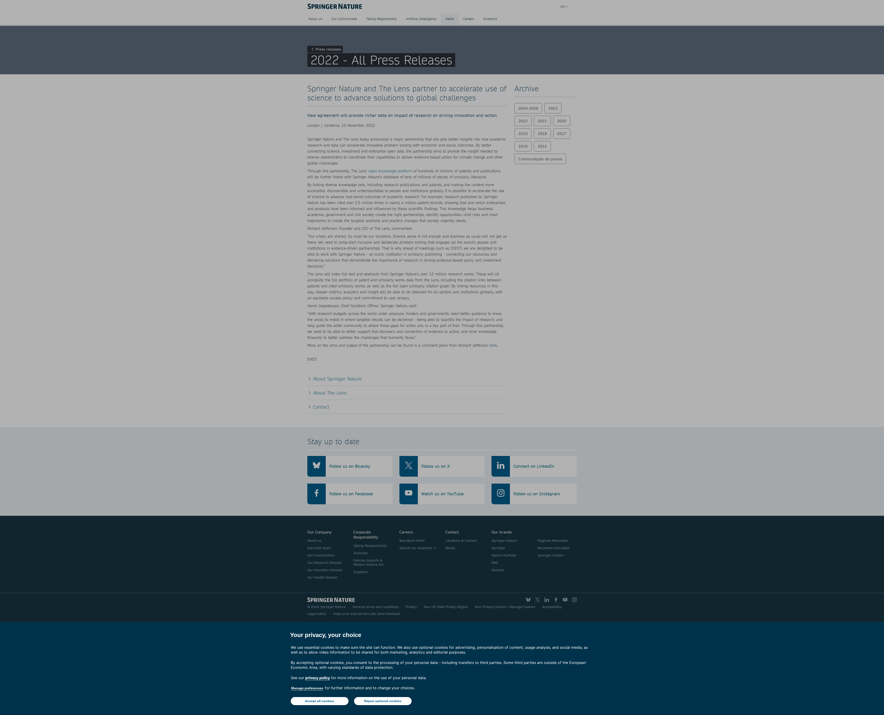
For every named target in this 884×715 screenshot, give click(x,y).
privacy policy (317, 677)
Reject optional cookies (382, 701)
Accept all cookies (319, 701)
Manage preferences (307, 688)
